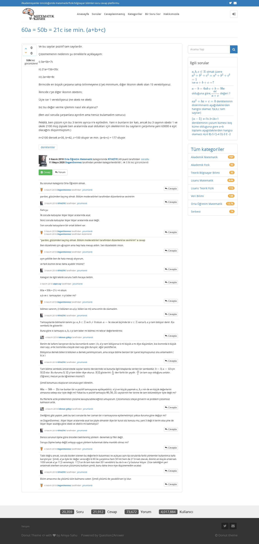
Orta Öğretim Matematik (78, 159)
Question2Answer (111, 535)
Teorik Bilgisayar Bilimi (205, 172)
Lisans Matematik (202, 180)
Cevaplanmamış (114, 14)
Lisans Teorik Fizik (202, 188)
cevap (47, 172)
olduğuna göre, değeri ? (211, 92)
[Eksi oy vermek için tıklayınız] (26, 52)
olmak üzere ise (211, 77)
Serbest (196, 211)
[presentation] (81, 322)
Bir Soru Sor (153, 14)
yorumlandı (87, 189)
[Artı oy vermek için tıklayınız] (26, 48)
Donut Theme (31, 535)
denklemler (48, 147)
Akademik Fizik (200, 165)
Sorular (96, 14)
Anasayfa (83, 14)
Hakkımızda (171, 14)
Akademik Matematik (204, 157)
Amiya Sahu (69, 535)
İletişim (25, 526)
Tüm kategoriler (207, 149)
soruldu (145, 159)
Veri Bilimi (197, 196)
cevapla (172, 188)
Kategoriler (135, 14)
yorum (61, 172)
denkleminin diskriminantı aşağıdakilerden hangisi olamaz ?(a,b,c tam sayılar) (212, 106)
